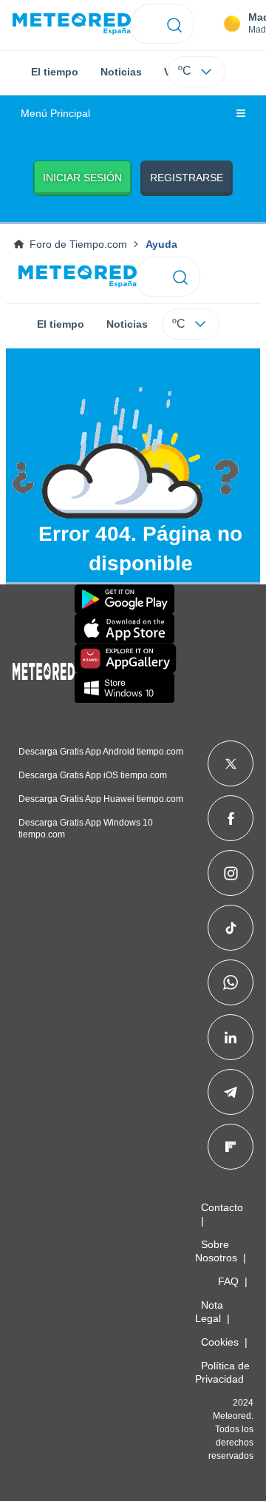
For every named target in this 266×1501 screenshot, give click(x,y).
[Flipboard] (230, 1147)
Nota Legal (209, 1311)
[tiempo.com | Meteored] (44, 669)
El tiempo (54, 72)
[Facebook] (231, 818)
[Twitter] (230, 763)
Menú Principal (55, 113)
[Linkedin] (230, 1037)
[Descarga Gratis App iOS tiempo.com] (124, 629)
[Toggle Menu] (240, 113)
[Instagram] (231, 873)
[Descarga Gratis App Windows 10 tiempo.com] (124, 688)
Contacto (222, 1207)
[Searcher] (174, 24)
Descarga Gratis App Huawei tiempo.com (100, 799)
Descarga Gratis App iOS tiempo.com (92, 775)
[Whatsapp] (230, 982)
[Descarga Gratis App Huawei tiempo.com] (126, 658)
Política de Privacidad (222, 1372)
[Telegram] (230, 1092)
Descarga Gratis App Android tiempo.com (100, 751)
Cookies (220, 1342)
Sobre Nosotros (216, 1251)
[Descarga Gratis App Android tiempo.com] (124, 599)
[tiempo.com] (72, 24)
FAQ (228, 1281)
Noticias (121, 72)
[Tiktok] (230, 928)
